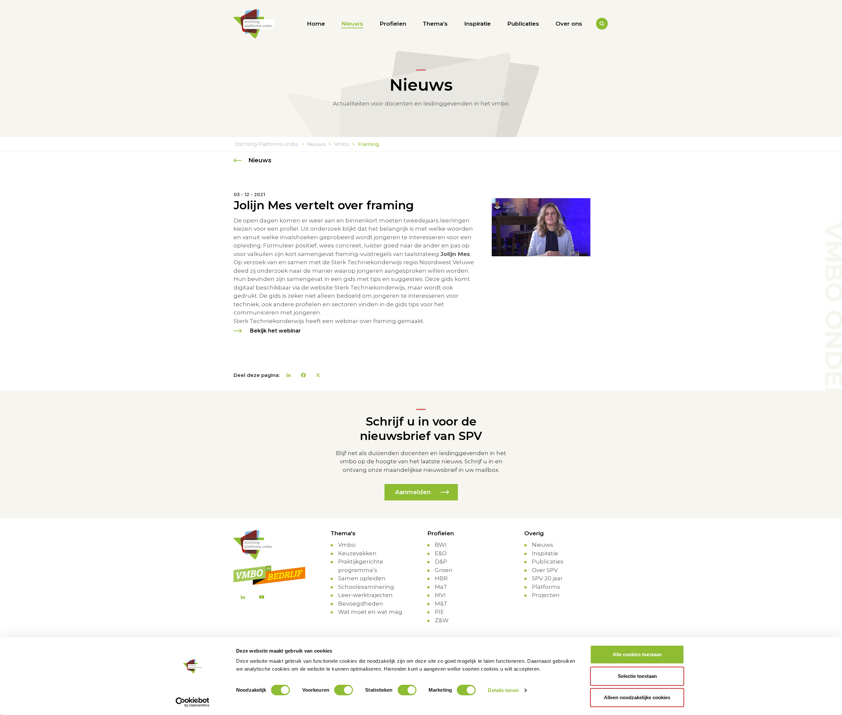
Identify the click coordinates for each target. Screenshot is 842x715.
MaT (441, 587)
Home (316, 23)
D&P (441, 561)
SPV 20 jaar (547, 578)
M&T (441, 603)
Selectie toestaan (637, 676)
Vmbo (347, 545)
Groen (444, 570)
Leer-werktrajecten (365, 595)
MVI (440, 595)
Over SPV (545, 570)
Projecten (546, 595)
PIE (439, 612)
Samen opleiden (361, 578)
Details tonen (503, 690)
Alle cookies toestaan (637, 654)
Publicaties (523, 23)
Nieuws (352, 23)
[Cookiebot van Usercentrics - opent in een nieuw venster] (192, 702)
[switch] (343, 690)
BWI (441, 545)
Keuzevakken (357, 553)
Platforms (546, 587)
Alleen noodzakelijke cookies (637, 697)
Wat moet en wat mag (370, 612)
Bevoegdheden (360, 603)
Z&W (442, 620)
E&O (441, 553)
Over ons (569, 23)
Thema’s (435, 23)
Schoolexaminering (366, 587)
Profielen (393, 23)
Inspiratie (477, 23)
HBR (441, 578)
